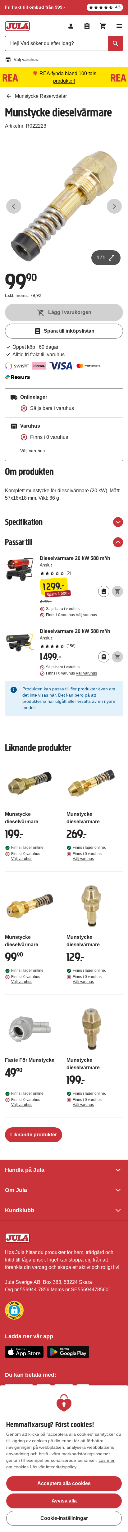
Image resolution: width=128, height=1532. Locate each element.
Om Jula (16, 1190)
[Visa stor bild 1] (64, 206)
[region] (64, 1458)
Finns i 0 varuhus (71, 615)
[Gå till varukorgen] (103, 26)
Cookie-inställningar (64, 1518)
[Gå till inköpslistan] (87, 26)
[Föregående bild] (13, 206)
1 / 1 (101, 257)
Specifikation (24, 522)
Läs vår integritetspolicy (53, 1466)
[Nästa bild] (114, 206)
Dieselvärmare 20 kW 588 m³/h (81, 565)
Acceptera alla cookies (64, 1483)
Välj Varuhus (32, 450)
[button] (14, 1310)
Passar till (18, 542)
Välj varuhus (26, 59)
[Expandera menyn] (119, 26)
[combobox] (64, 43)
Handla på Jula (24, 1170)
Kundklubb (19, 1210)
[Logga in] (70, 26)
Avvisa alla (64, 1500)
